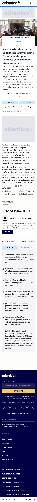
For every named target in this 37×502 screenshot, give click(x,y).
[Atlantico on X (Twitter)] (10, 408)
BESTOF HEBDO (7, 459)
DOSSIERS (5, 443)
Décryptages (18, 38)
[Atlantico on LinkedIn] (21, 408)
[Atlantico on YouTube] (33, 408)
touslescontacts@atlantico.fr (18, 413)
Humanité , (17, 191)
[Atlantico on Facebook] (15, 408)
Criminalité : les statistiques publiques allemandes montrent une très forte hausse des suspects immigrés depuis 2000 (19, 306)
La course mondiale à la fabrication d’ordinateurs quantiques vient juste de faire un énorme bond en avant (19, 271)
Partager (11, 102)
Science (27, 38)
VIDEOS (4, 451)
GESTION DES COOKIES (9, 478)
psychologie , (7, 191)
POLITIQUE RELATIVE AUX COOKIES (13, 490)
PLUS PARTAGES (26, 248)
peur (3, 197)
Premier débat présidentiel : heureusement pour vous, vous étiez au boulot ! (19, 282)
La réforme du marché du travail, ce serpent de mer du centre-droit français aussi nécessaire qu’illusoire (19, 294)
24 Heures (23, 241)
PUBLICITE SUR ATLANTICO (11, 474)
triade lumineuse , (25, 194)
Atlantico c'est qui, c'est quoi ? (13, 425)
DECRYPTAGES (7, 439)
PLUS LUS (10, 248)
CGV (3, 470)
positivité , (7, 194)
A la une (10, 38)
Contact (25, 426)
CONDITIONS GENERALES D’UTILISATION (15, 494)
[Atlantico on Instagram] (27, 408)
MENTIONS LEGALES (13, 470)
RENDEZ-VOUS (7, 447)
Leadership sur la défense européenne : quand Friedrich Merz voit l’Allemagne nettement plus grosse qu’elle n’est (18, 320)
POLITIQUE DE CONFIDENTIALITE (13, 482)
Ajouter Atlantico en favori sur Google (20, 107)
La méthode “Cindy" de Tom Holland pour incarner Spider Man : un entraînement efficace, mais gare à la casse (19, 258)
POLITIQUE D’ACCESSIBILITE (11, 486)
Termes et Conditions (22, 398)
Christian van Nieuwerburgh (19, 93)
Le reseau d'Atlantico (9, 426)
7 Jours (31, 241)
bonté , (15, 194)
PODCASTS (5, 455)
